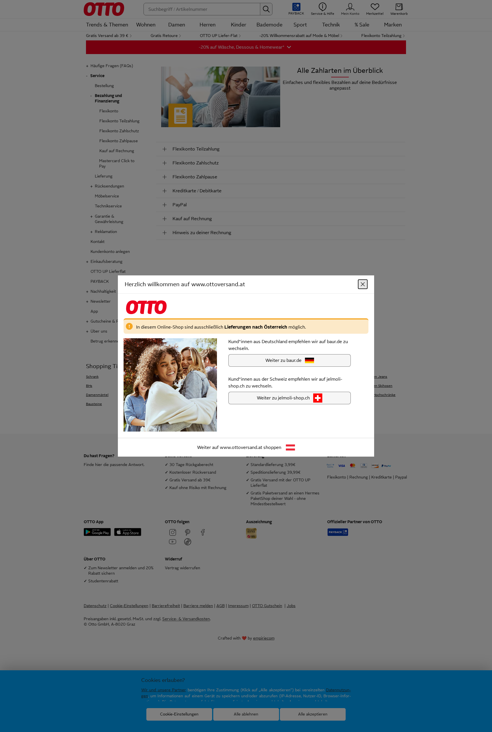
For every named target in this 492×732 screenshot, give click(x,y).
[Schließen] (362, 284)
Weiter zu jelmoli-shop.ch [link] (283, 397)
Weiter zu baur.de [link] (283, 360)
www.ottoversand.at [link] (241, 447)
